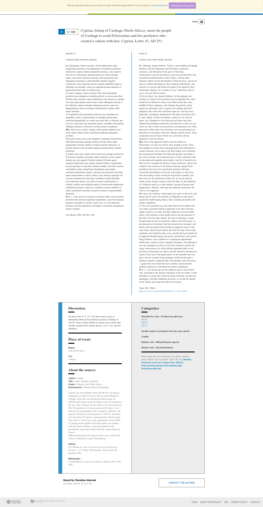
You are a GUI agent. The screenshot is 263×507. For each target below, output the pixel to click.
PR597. (144, 319)
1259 (87, 316)
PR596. (144, 322)
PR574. (144, 325)
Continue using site (182, 5)
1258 (109, 325)
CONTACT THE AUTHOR (182, 482)
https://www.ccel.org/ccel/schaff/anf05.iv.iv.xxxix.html (162, 291)
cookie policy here (159, 5)
